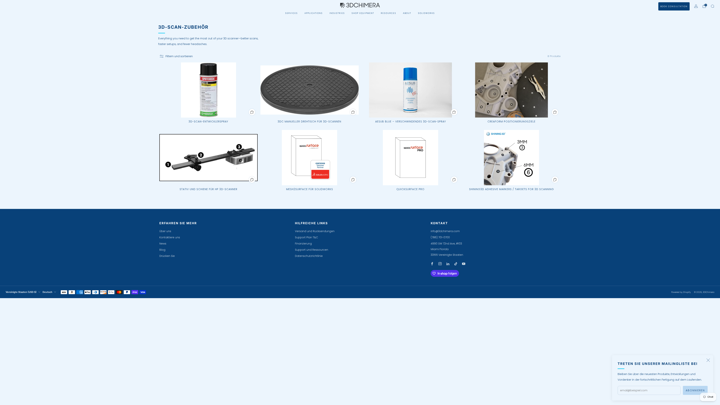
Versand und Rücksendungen (314, 231)
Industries (337, 13)
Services (291, 13)
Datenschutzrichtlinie (309, 256)
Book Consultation (674, 6)
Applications (313, 13)
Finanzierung (303, 243)
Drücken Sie (167, 256)
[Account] (696, 6)
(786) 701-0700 (440, 237)
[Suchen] (712, 6)
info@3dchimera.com (445, 231)
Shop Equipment (363, 13)
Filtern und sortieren (179, 56)
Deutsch (47, 292)
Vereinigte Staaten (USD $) (21, 292)
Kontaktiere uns (169, 237)
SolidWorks (426, 13)
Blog (162, 250)
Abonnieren (695, 390)
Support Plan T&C (306, 237)
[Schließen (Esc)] (708, 360)
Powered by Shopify (681, 292)
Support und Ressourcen (311, 250)
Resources (388, 13)
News (162, 243)
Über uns (165, 231)
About (407, 13)
